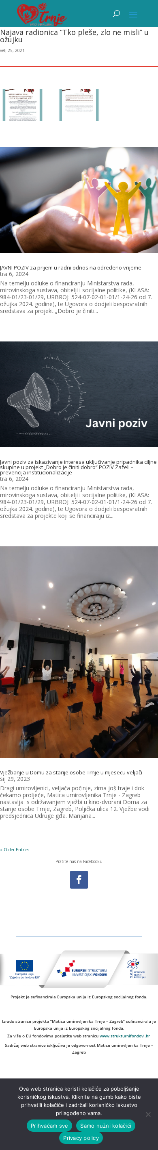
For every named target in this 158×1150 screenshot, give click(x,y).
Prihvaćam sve (49, 1125)
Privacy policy (81, 1138)
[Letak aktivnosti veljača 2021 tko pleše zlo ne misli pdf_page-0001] (22, 106)
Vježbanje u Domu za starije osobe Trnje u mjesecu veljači (71, 772)
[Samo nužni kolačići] (148, 1114)
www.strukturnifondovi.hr (125, 1036)
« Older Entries (14, 849)
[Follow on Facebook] (79, 880)
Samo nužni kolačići (105, 1125)
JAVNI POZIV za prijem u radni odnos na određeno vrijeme (70, 267)
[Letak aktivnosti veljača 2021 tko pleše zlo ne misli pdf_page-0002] (79, 106)
